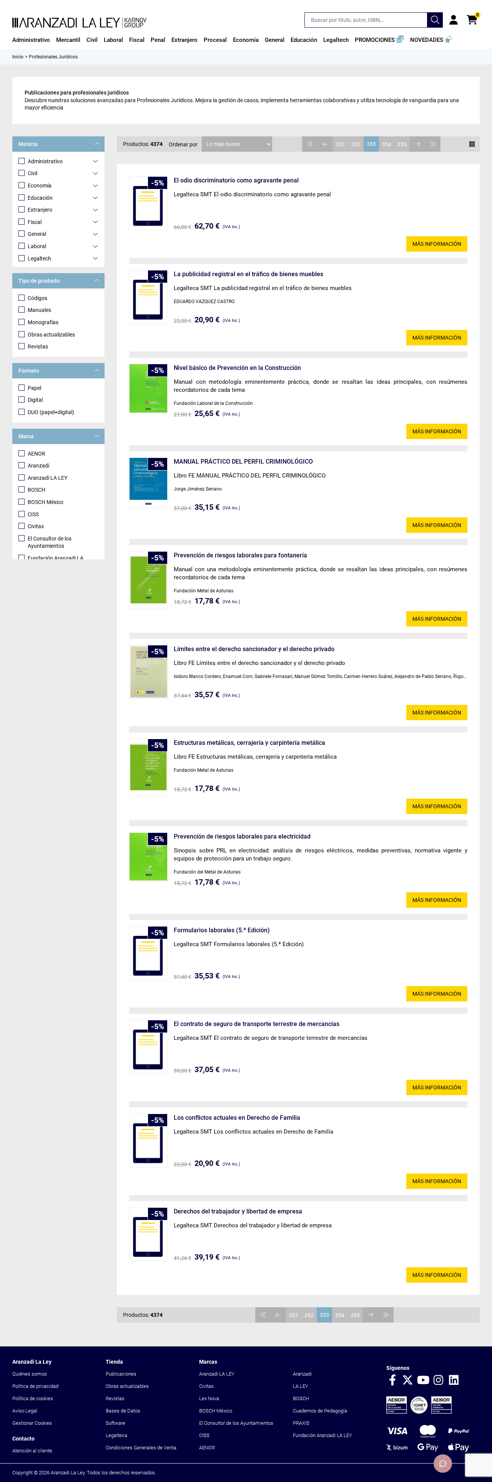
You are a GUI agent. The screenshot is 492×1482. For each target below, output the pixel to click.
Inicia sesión (453, 20)
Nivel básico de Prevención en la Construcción (237, 367)
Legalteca (116, 1435)
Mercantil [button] (68, 39)
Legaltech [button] (336, 39)
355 (402, 144)
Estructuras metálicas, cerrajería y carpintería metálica (249, 742)
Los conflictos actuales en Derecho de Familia (237, 1117)
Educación (40, 198)
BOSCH (36, 490)
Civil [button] (92, 39)
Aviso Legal (24, 1411)
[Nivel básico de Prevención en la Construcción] (148, 388)
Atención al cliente (32, 1451)
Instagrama (438, 1380)
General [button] (274, 39)
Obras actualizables (51, 335)
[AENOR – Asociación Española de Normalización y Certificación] (419, 1412)
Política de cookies (32, 1398)
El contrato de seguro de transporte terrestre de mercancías (256, 1024)
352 (356, 144)
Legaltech (39, 258)
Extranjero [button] (184, 39)
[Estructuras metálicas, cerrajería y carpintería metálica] (148, 768)
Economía (40, 185)
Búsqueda (435, 20)
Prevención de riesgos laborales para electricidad (242, 836)
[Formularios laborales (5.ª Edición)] (148, 953)
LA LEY (300, 1386)
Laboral (37, 246)
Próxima (417, 144)
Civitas (36, 526)
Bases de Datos (123, 1411)
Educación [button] (304, 39)
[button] (379, 40)
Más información (436, 244)
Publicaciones (121, 1374)
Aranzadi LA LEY (47, 478)
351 (340, 144)
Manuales (39, 310)
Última (432, 144)
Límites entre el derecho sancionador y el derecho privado (254, 649)
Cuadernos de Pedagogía (320, 1411)
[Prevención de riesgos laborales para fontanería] (148, 580)
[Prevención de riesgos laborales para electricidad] (148, 856)
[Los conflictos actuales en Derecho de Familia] (148, 1140)
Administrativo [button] (31, 39)
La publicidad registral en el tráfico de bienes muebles (248, 274)
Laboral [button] (113, 39)
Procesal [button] (215, 39)
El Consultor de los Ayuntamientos (49, 542)
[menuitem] (31, 40)
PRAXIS (301, 1423)
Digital (35, 400)
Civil (32, 173)
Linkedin (454, 1380)
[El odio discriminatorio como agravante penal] (148, 203)
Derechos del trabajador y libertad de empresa (238, 1211)
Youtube (423, 1380)
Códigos (37, 298)
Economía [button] (246, 39)
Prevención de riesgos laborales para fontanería (240, 555)
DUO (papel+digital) (51, 412)
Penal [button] (158, 39)
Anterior (325, 144)
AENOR (36, 454)
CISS (33, 514)
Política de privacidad (35, 1386)
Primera (309, 144)
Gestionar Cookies (32, 1423)
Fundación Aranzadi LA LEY (322, 1435)
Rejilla (472, 144)
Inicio (17, 57)
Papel (34, 388)
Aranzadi (38, 466)
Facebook (392, 1380)
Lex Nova (209, 1398)
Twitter (408, 1380)
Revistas (38, 346)
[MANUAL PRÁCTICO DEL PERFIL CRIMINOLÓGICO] (148, 483)
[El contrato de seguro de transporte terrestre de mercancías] (148, 1047)
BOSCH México (45, 502)
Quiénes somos (29, 1374)
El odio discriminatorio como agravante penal (236, 180)
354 (386, 144)
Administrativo (45, 161)
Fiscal (35, 222)
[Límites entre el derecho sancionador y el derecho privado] (148, 672)
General (37, 234)
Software (115, 1423)
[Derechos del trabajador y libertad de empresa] (148, 1234)
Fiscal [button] (137, 39)
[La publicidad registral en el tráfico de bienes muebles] (148, 297)
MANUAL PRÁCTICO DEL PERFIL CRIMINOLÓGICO (243, 461)
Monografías (43, 322)
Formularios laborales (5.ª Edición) (222, 930)
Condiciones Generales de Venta (141, 1448)
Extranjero (40, 210)
